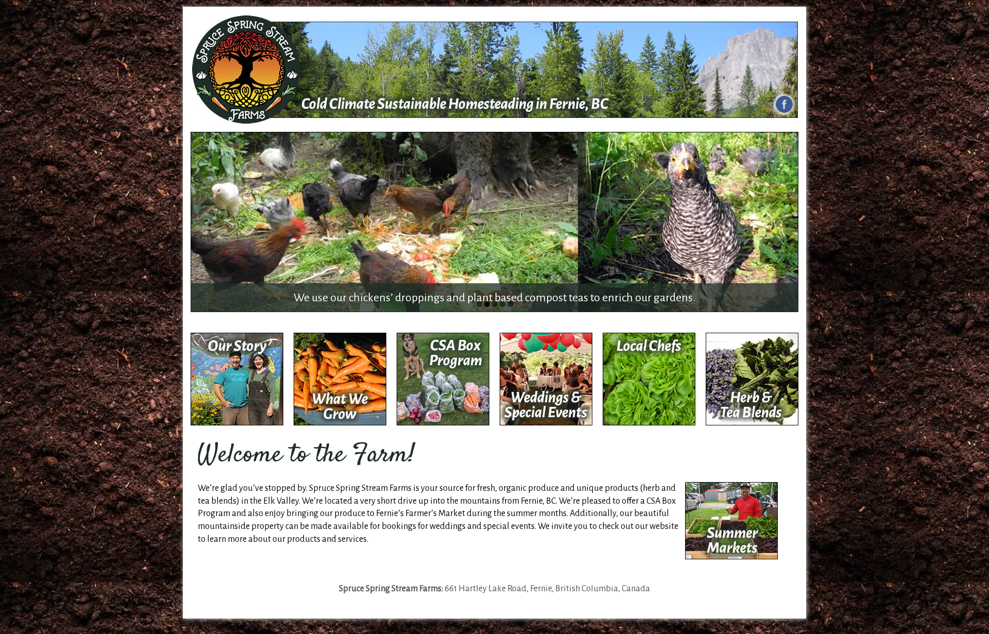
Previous (201, 219)
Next (788, 219)
